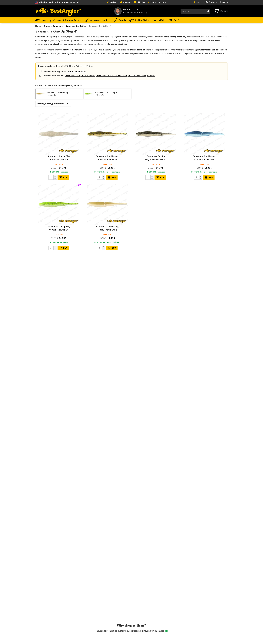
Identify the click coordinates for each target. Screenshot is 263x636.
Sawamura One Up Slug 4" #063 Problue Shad (204, 158)
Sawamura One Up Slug (76, 26)
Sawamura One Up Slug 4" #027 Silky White (59, 158)
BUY (65, 177)
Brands (122, 20)
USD (224, 2)
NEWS (161, 20)
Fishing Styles (142, 20)
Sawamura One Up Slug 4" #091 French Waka (107, 228)
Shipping (141, 2)
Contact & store (158, 2)
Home (38, 26)
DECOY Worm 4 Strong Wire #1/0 (141, 75)
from (59, 2)
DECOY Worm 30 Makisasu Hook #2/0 (111, 75)
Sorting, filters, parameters (50, 103)
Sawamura (58, 26)
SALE (176, 20)
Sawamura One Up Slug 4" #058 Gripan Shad (107, 158)
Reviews (113, 2)
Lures (43, 20)
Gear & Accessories (99, 20)
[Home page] (58, 11)
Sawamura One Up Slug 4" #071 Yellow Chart (59, 228)
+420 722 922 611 (132, 10)
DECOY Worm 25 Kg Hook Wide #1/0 (80, 75)
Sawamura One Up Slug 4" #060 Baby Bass (156, 158)
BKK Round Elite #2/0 (77, 71)
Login (198, 2)
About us (127, 2)
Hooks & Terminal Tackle (68, 20)
